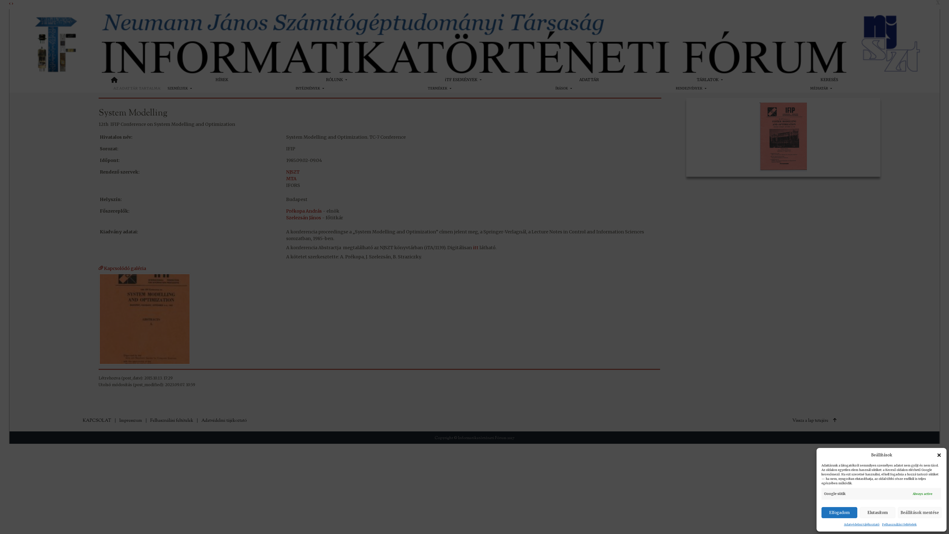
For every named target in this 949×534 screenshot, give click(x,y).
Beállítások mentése (920, 512)
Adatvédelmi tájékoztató (862, 524)
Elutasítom (877, 512)
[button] (939, 455)
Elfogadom (839, 512)
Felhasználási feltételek (899, 524)
